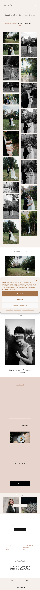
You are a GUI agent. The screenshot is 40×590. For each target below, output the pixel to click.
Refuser (20, 299)
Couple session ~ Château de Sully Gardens (20, 346)
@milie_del (20, 505)
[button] (37, 280)
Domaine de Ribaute (10, 23)
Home (7, 541)
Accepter (20, 293)
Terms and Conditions (28, 310)
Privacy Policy (17, 310)
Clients (7, 549)
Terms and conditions (28, 545)
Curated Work (9, 545)
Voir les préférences (20, 305)
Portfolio (7, 543)
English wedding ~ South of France (20, 270)
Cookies (24, 549)
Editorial (20, 385)
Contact (24, 541)
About (7, 547)
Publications (25, 543)
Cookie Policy (9, 310)
